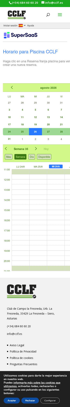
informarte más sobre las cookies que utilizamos (32, 384)
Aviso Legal (17, 345)
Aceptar (12, 400)
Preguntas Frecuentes (23, 364)
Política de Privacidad (23, 351)
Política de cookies (21, 358)
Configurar (50, 400)
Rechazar (30, 400)
